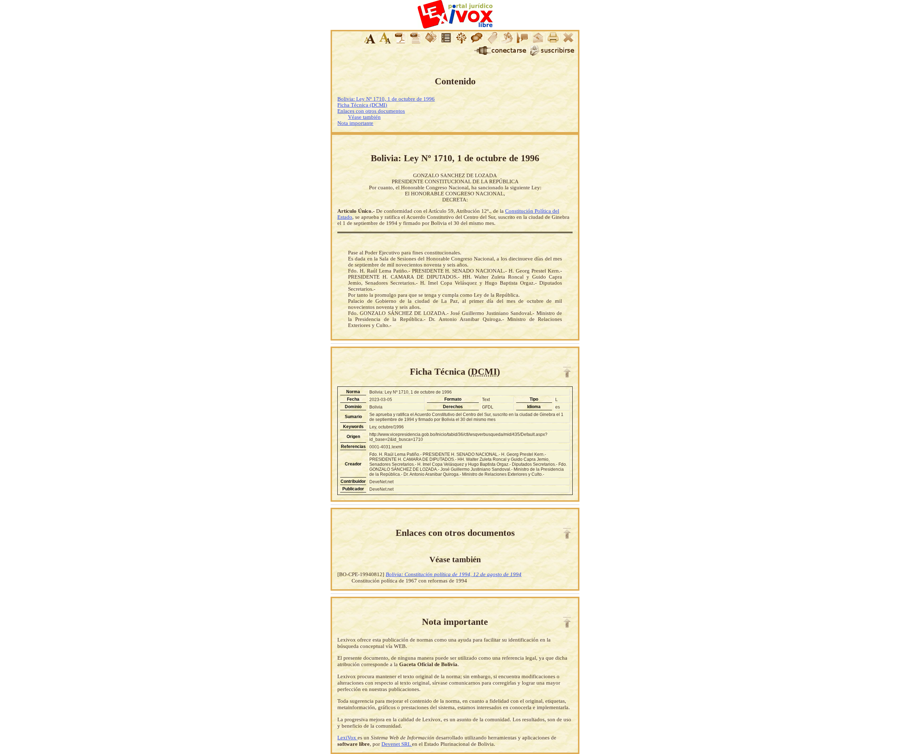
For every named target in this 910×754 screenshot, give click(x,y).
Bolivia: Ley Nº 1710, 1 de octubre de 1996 (386, 99)
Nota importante (355, 123)
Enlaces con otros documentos (371, 111)
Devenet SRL (396, 744)
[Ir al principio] (567, 372)
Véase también (364, 117)
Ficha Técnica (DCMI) (362, 105)
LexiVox (347, 737)
